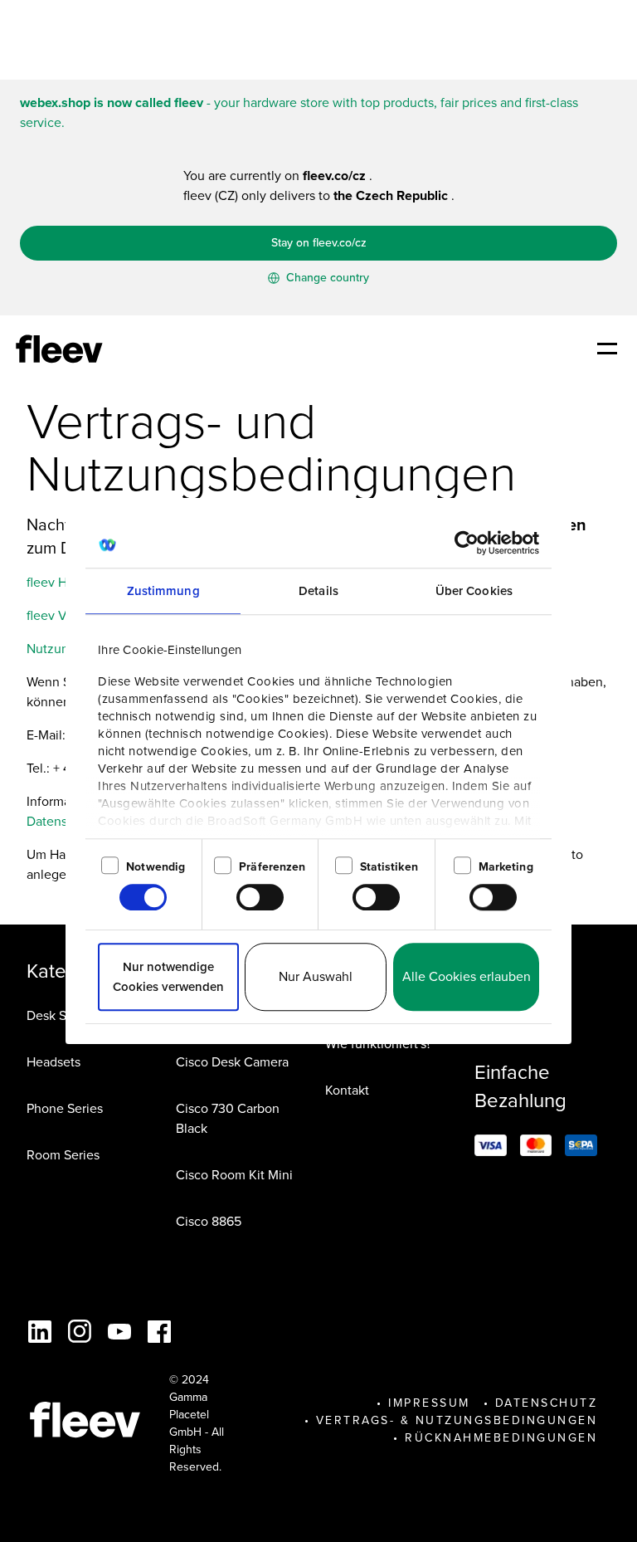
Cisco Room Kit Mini (234, 1174)
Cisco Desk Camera (232, 1061)
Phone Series (65, 1108)
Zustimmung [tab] (163, 591)
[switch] (260, 897)
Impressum (429, 1403)
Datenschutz (546, 1403)
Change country (326, 277)
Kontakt (347, 1090)
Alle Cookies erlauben (466, 976)
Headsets (53, 1061)
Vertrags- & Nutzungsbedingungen (457, 1420)
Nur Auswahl (316, 976)
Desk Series (61, 1015)
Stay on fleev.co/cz (319, 242)
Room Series (63, 1154)
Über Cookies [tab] (474, 591)
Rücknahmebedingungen (501, 1438)
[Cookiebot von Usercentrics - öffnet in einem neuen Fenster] (466, 542)
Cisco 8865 (208, 1221)
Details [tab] (318, 591)
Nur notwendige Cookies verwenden (168, 977)
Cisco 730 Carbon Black (228, 1118)
